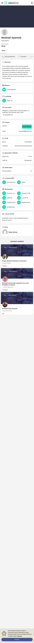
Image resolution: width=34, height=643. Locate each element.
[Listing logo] (4, 32)
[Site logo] (11, 2)
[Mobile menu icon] (2, 3)
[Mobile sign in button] (32, 2)
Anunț (3, 50)
